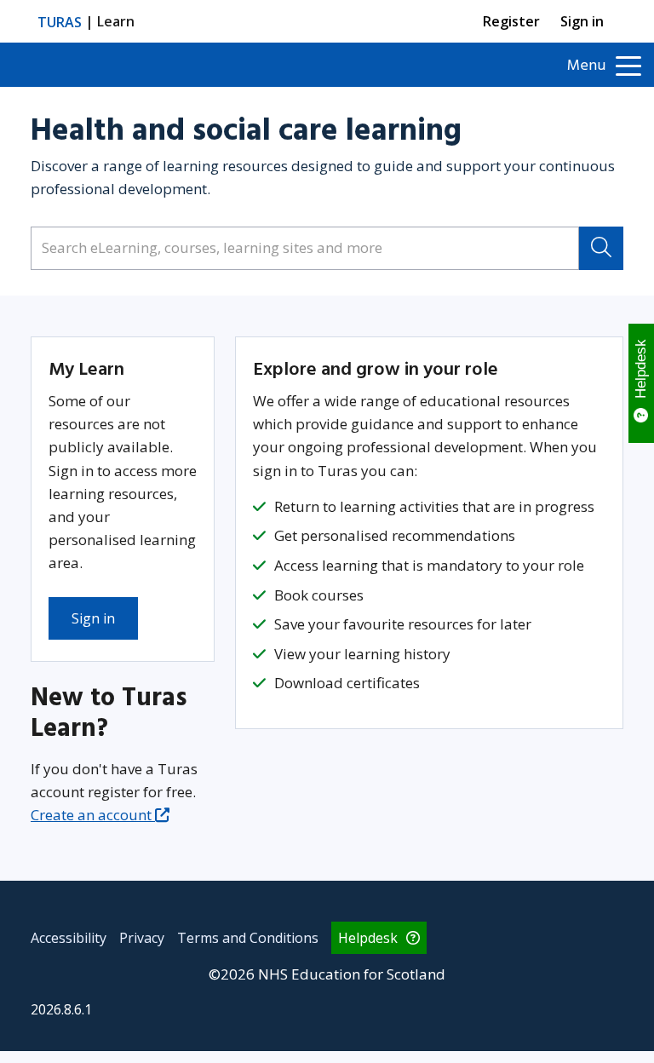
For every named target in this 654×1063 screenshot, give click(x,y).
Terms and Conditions (247, 937)
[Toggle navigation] (629, 65)
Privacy (141, 937)
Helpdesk (368, 937)
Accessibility (68, 937)
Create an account (91, 815)
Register (511, 21)
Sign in (582, 21)
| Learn (86, 22)
